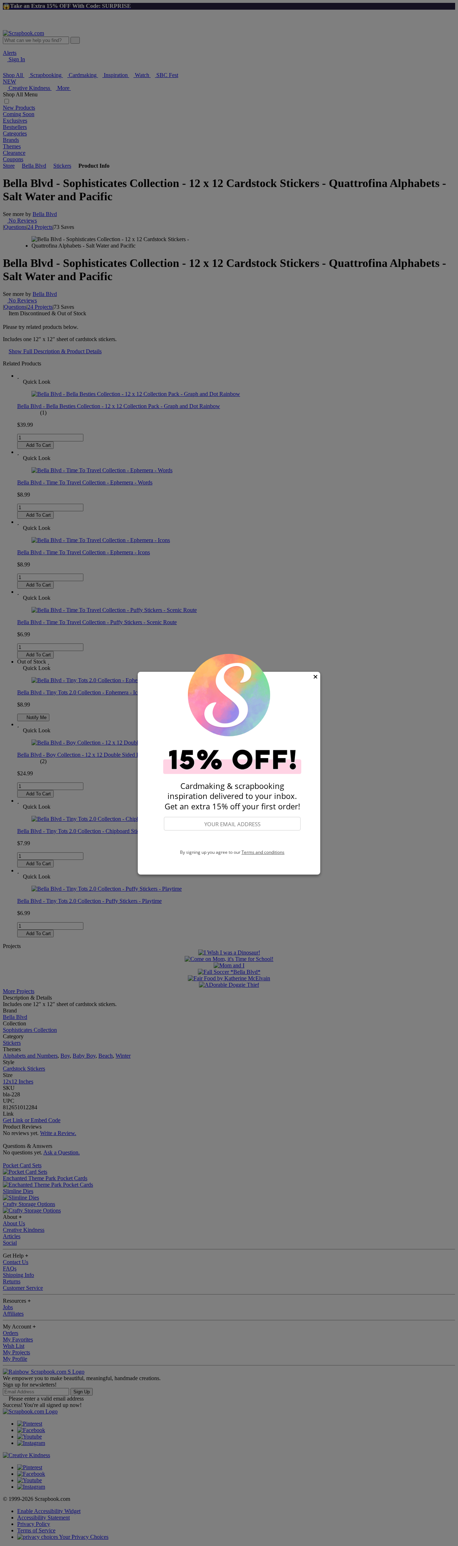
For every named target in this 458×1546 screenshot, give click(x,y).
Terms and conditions (263, 852)
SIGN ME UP (232, 840)
